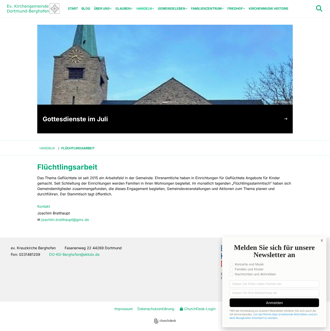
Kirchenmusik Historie (268, 8)
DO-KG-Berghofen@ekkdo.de (74, 254)
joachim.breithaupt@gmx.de (65, 219)
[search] (319, 8)
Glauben (123, 8)
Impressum (123, 309)
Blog (85, 8)
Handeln (144, 8)
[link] (103, 8)
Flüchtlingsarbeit (78, 148)
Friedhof (235, 8)
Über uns (102, 8)
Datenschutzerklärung (155, 309)
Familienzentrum (206, 8)
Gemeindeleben (171, 8)
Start (73, 8)
